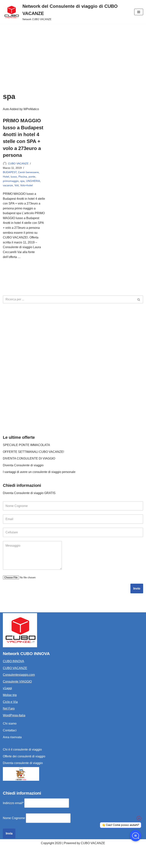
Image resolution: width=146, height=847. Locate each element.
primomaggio (11, 180)
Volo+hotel (26, 185)
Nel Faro (9, 708)
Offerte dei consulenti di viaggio (24, 756)
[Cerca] (139, 299)
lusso (14, 176)
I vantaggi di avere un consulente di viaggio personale (39, 472)
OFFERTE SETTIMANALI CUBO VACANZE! (33, 451)
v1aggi (7, 688)
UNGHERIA (33, 180)
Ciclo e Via (10, 701)
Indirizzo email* (13, 803)
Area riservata (12, 737)
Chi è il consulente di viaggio (22, 749)
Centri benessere (28, 172)
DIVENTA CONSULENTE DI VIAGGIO (29, 458)
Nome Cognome (14, 818)
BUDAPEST (10, 172)
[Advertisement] (73, 52)
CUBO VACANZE (18, 163)
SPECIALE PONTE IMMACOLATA (26, 445)
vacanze (8, 185)
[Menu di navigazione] (138, 12)
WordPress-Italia (14, 715)
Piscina (22, 176)
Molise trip (10, 695)
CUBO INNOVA (13, 661)
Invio (136, 588)
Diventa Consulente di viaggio (23, 465)
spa (22, 180)
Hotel (6, 176)
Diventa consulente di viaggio (23, 763)
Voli (16, 185)
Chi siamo (10, 723)
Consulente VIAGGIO (17, 681)
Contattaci (10, 730)
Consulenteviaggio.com (19, 674)
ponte (32, 176)
